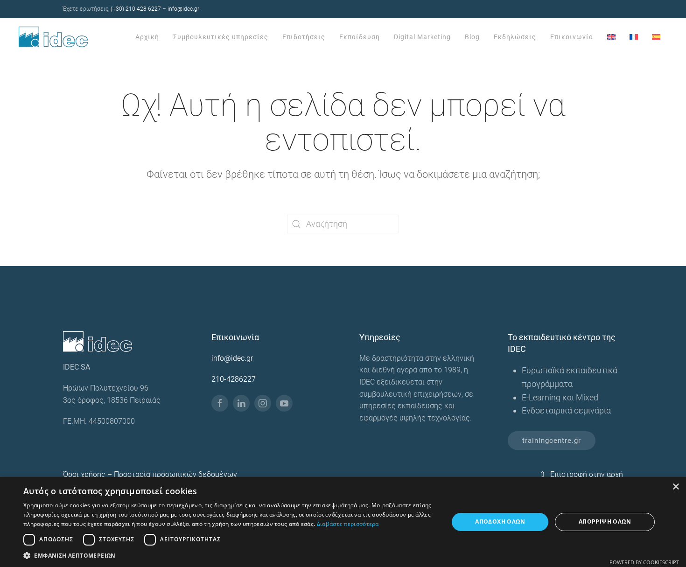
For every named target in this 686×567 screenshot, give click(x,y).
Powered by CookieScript (644, 562)
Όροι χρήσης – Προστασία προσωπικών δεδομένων (150, 474)
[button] (229, 555)
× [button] (675, 486)
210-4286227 (233, 379)
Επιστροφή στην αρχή (581, 474)
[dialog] (343, 522)
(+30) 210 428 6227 (136, 9)
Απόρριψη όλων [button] (605, 521)
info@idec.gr (183, 9)
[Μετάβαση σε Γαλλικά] (634, 37)
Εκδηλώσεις (515, 37)
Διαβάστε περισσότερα (348, 524)
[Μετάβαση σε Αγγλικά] (611, 37)
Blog (472, 37)
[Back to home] (55, 37)
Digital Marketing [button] (422, 37)
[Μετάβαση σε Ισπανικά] (656, 37)
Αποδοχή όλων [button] (500, 521)
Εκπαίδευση (359, 37)
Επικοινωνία (571, 37)
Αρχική (147, 37)
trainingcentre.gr (551, 440)
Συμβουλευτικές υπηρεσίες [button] (220, 37)
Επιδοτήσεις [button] (303, 37)
